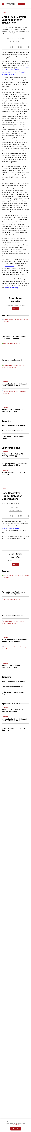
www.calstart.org (10, 277)
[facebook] (10, 47)
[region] (15, 1125)
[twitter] (15, 47)
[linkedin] (13, 47)
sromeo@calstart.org (11, 287)
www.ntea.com (9, 266)
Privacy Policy (16, 1124)
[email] (21, 47)
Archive (4, 12)
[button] (3, 4)
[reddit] (18, 47)
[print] (28, 47)
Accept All (15, 1128)
